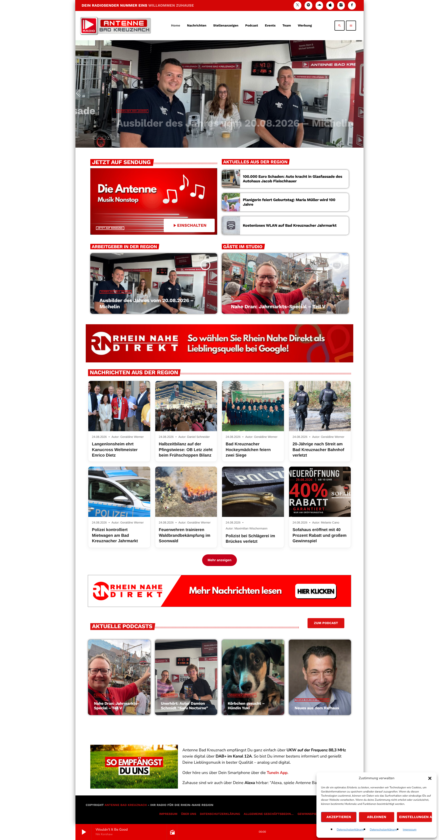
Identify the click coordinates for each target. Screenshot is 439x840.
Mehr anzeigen (219, 560)
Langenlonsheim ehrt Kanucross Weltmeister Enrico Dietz (115, 449)
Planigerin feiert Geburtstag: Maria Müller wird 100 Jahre (289, 202)
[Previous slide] (80, 93)
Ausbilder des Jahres (108, 111)
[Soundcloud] (319, 5)
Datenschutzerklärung (350, 830)
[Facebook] (352, 5)
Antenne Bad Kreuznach (125, 805)
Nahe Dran (239, 298)
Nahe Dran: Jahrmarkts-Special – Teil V (278, 307)
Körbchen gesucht (241, 695)
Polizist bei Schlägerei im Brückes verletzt (250, 539)
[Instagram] (341, 5)
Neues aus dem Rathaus (312, 700)
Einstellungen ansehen (415, 817)
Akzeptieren (339, 817)
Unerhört (169, 695)
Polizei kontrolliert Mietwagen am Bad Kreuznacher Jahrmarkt (115, 535)
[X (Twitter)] (297, 5)
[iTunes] (330, 5)
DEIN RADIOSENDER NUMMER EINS (138, 5)
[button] (430, 778)
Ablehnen (376, 817)
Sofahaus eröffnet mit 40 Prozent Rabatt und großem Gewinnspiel (320, 535)
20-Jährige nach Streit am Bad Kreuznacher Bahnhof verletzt (318, 449)
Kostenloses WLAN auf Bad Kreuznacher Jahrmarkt (290, 225)
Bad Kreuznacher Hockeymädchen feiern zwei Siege (248, 449)
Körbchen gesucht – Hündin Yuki (246, 705)
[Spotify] (308, 5)
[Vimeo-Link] (115, 25)
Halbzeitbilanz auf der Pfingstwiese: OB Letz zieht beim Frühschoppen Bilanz (186, 449)
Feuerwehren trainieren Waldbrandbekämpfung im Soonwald (184, 535)
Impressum (410, 830)
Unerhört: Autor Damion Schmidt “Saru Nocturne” (184, 705)
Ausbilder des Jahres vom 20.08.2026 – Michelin (211, 123)
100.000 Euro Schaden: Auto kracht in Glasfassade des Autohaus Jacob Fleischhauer (292, 178)
